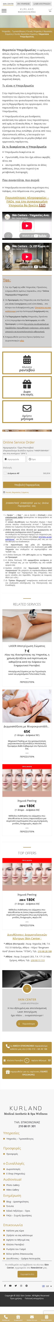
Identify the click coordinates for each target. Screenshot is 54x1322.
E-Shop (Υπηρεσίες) (15, 1173)
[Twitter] (15, 1285)
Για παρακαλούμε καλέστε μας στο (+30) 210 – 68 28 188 (28, 1047)
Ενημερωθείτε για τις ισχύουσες (28, 1073)
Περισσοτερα (27, 682)
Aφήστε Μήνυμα (38, 1060)
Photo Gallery (13, 1185)
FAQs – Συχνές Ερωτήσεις (19, 1215)
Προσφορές (12, 1154)
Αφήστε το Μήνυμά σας (17, 1239)
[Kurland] (27, 12)
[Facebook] (5, 1285)
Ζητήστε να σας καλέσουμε (19, 1235)
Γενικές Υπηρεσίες (34, 31)
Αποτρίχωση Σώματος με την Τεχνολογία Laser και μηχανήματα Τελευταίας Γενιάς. (27, 672)
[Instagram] (21, 1285)
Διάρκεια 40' (29, 473)
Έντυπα (10, 1206)
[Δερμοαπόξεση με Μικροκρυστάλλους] (27, 706)
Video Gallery (12, 1189)
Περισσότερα (28, 1023)
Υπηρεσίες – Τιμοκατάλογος (13, 31)
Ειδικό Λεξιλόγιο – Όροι (18, 1210)
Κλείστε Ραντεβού (15, 1060)
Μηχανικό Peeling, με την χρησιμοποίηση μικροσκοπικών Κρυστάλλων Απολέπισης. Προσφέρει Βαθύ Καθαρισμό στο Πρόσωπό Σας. (27, 745)
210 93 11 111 (38, 960)
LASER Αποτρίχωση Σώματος (27, 646)
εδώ (22, 340)
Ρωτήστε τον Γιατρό (16, 1249)
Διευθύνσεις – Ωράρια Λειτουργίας (23, 1258)
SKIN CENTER (27, 999)
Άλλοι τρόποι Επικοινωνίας (19, 1253)
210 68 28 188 (45, 951)
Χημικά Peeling (27, 800)
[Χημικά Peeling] (27, 780)
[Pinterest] (26, 1285)
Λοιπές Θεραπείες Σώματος (26, 34)
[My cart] (50, 11)
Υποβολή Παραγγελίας (27, 484)
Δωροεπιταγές (13, 1169)
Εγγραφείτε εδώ (27, 1274)
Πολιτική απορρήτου (34, 1298)
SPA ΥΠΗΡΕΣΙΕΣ (23, 4)
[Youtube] (10, 1285)
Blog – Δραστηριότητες (17, 1201)
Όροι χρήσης (16, 1298)
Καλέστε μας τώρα (15, 1230)
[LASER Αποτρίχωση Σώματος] (27, 625)
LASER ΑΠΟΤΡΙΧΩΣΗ (42, 4)
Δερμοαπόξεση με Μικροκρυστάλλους (28, 726)
